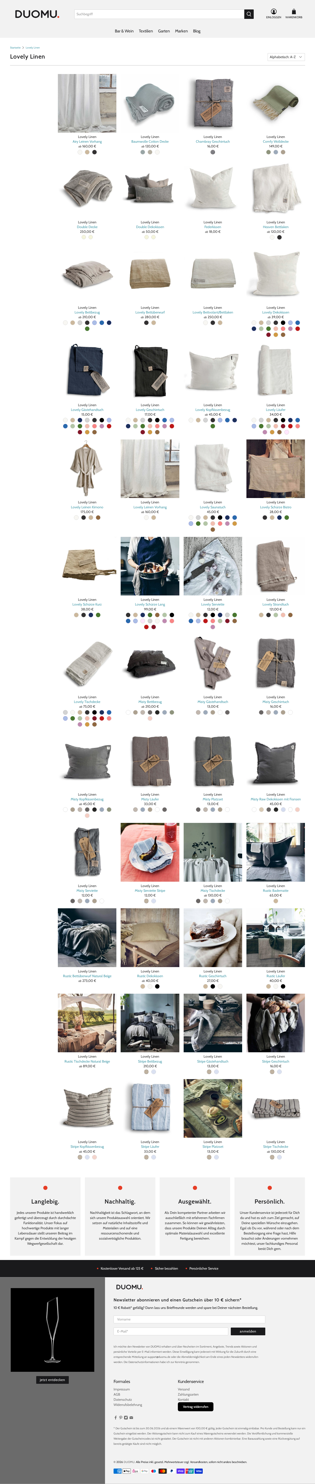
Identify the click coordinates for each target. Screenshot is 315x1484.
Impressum (122, 1389)
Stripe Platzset (212, 1147)
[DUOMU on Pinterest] (121, 1419)
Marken (181, 31)
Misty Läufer (150, 799)
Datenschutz (123, 1400)
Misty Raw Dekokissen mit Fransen (276, 799)
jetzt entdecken (52, 1380)
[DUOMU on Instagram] (126, 1419)
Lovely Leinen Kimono (87, 507)
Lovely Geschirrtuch (150, 410)
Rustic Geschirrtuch (212, 976)
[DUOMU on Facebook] (116, 1419)
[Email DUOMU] (131, 1419)
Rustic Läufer (276, 976)
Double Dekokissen (150, 227)
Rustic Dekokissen (150, 976)
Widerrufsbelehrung (128, 1405)
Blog (196, 31)
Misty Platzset (213, 799)
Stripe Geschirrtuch (275, 1061)
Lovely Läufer (275, 410)
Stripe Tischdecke (275, 1147)
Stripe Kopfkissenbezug (87, 1147)
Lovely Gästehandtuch (87, 410)
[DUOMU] (37, 14)
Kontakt (183, 1400)
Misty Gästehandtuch (213, 702)
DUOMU (129, 1462)
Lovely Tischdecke (87, 702)
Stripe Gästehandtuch (212, 1061)
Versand (184, 1389)
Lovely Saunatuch (213, 507)
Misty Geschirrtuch (275, 702)
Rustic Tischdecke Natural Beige (87, 1061)
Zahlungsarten (188, 1394)
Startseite (15, 47)
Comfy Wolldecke (276, 141)
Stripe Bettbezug (150, 1061)
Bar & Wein (124, 31)
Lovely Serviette (212, 604)
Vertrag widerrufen (195, 1407)
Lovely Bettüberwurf (150, 312)
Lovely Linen (33, 47)
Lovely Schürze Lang (150, 604)
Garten (164, 31)
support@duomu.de (159, 1356)
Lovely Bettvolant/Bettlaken (213, 312)
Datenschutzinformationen (143, 1362)
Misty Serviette (87, 891)
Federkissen (212, 227)
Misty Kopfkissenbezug (87, 799)
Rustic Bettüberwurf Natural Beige (87, 976)
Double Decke (87, 227)
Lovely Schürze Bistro (275, 507)
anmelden (248, 1331)
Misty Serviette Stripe (150, 891)
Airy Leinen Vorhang (87, 141)
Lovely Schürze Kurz (87, 604)
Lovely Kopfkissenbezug (212, 410)
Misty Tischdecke (213, 891)
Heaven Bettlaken (276, 227)
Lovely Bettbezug (87, 312)
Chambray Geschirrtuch (213, 141)
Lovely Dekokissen (275, 312)
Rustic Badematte (275, 891)
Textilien (146, 31)
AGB (117, 1394)
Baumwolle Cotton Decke (150, 141)
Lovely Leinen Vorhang (150, 507)
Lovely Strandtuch (275, 604)
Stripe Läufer (150, 1147)
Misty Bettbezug (150, 702)
